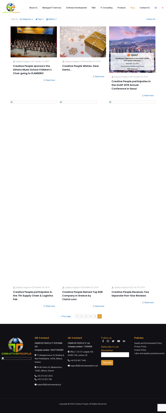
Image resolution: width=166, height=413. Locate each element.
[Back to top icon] (154, 408)
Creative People (22, 61)
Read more (50, 80)
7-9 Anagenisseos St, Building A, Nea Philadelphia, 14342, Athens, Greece (49, 358)
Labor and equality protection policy (149, 353)
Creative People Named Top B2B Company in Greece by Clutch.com (82, 295)
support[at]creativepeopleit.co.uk (84, 366)
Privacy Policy (140, 346)
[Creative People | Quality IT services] (11, 8)
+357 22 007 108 (44, 379)
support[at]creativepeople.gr (49, 384)
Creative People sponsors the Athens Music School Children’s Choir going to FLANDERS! (32, 69)
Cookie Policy (140, 350)
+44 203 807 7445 (78, 360)
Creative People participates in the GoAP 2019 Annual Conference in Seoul (131, 85)
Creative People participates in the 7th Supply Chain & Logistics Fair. (33, 295)
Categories (26, 19)
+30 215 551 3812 (45, 376)
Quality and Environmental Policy (148, 343)
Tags (40, 19)
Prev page (66, 316)
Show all (151, 19)
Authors (51, 19)
